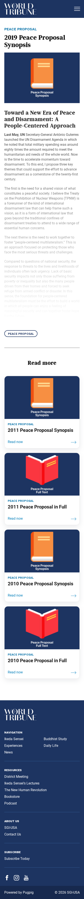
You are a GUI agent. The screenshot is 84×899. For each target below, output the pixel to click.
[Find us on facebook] (6, 879)
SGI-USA (10, 828)
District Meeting (16, 777)
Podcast (10, 803)
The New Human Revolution (25, 790)
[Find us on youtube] (26, 879)
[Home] (37, 9)
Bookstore (12, 797)
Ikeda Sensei (13, 739)
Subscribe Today (17, 859)
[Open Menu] (77, 9)
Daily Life (51, 746)
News (8, 752)
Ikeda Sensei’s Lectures (21, 783)
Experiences (13, 746)
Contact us (12, 834)
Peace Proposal (21, 334)
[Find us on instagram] (16, 879)
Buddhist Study (55, 739)
